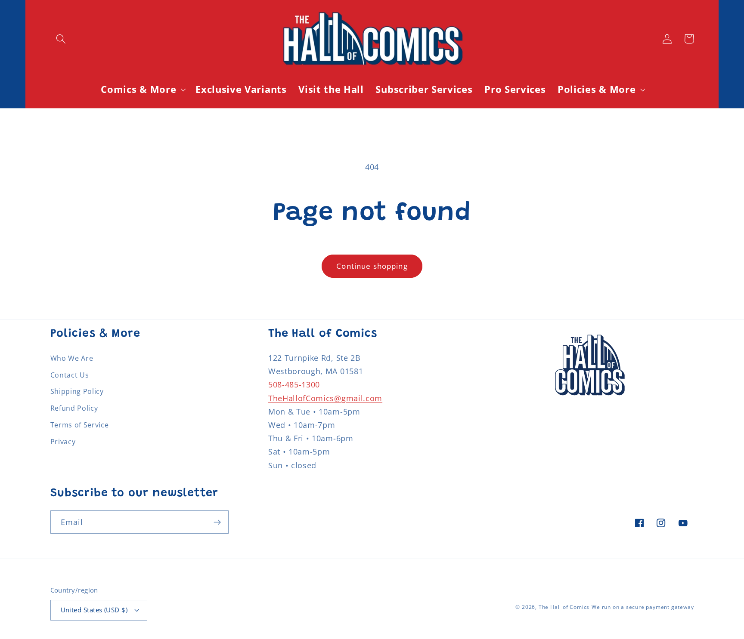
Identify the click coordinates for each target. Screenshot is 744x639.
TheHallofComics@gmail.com (325, 398)
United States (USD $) (94, 609)
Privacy (63, 441)
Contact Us (69, 375)
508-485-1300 (294, 384)
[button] (61, 39)
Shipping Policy (77, 391)
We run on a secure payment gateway (643, 607)
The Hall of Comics (564, 607)
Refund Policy (74, 408)
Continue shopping (372, 266)
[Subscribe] (217, 522)
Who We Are (71, 358)
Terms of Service (79, 425)
